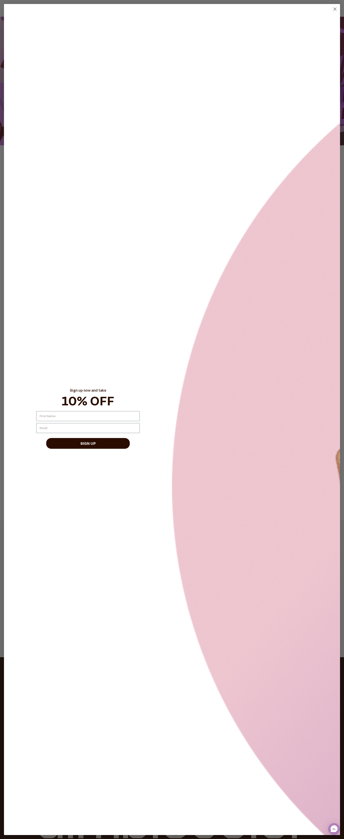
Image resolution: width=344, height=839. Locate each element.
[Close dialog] (334, 9)
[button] (334, 829)
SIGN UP (88, 443)
